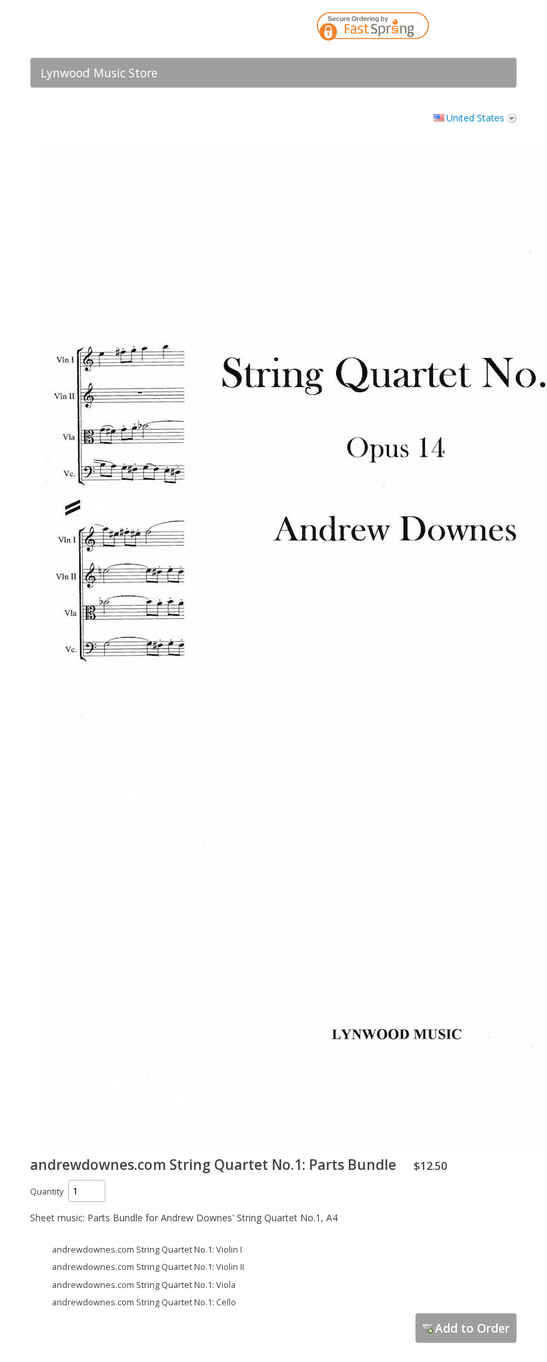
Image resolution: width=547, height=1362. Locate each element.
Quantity (46, 1191)
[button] (480, 28)
